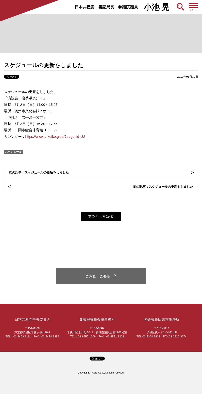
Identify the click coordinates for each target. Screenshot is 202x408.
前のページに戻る (101, 216)
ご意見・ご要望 (97, 276)
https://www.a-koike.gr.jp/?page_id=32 (55, 137)
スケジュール (13, 151)
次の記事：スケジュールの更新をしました (39, 172)
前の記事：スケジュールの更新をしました (163, 186)
